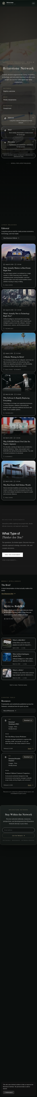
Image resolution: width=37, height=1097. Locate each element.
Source (29, 748)
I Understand (8, 1092)
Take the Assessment (12, 554)
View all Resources (8, 710)
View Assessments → (9, 560)
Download (27, 720)
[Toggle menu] (33, 3)
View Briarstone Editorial (10, 238)
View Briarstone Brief (7, 593)
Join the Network (17, 835)
